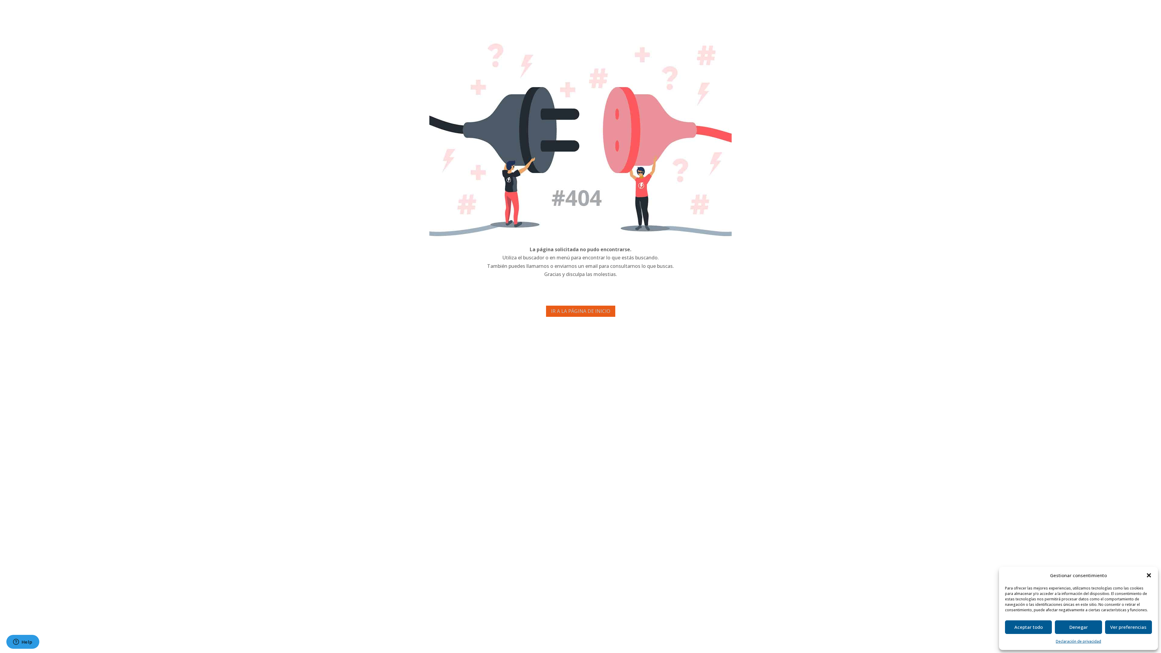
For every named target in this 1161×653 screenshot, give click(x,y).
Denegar (1078, 627)
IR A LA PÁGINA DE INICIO (580, 311)
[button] (1149, 575)
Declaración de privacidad (1078, 641)
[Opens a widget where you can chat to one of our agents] (22, 642)
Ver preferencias (1128, 627)
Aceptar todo (1028, 627)
